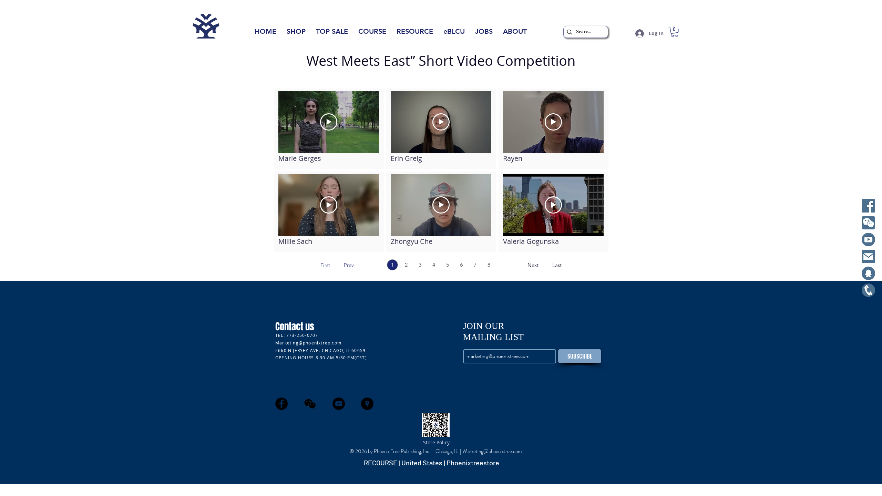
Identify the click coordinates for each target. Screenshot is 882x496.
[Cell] (868, 290)
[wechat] (310, 403)
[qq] (868, 273)
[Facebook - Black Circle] (281, 403)
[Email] (868, 256)
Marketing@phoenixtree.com (308, 342)
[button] (515, 34)
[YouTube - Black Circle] (338, 403)
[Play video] (328, 122)
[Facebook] (868, 206)
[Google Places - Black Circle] (367, 403)
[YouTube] (868, 239)
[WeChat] (868, 222)
